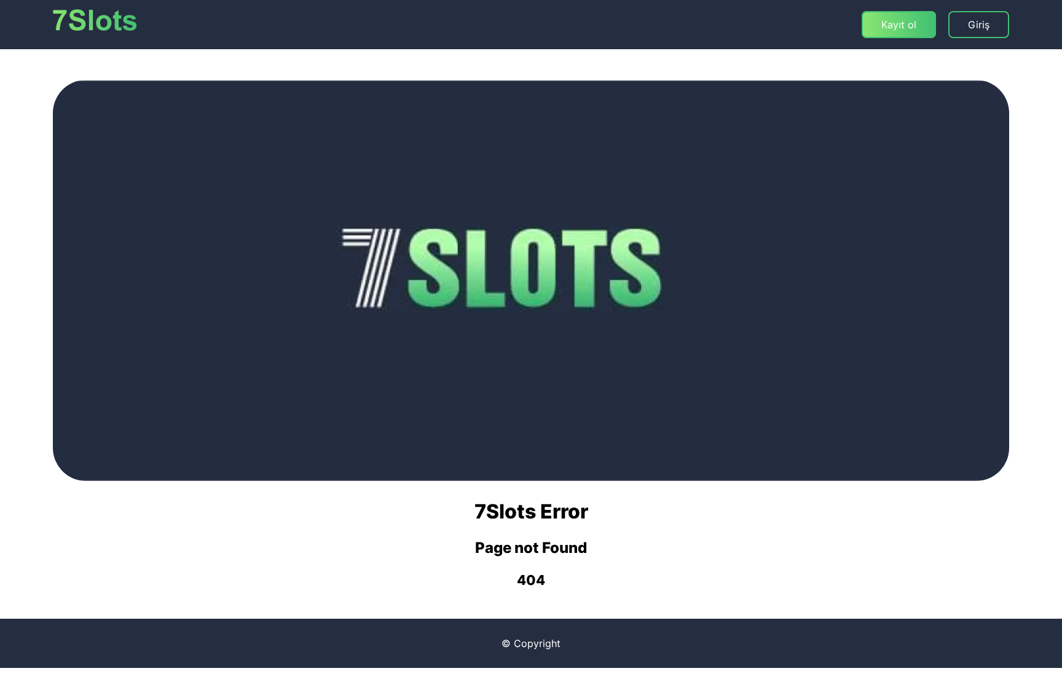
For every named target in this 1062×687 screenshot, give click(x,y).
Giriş (978, 24)
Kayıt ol (898, 24)
